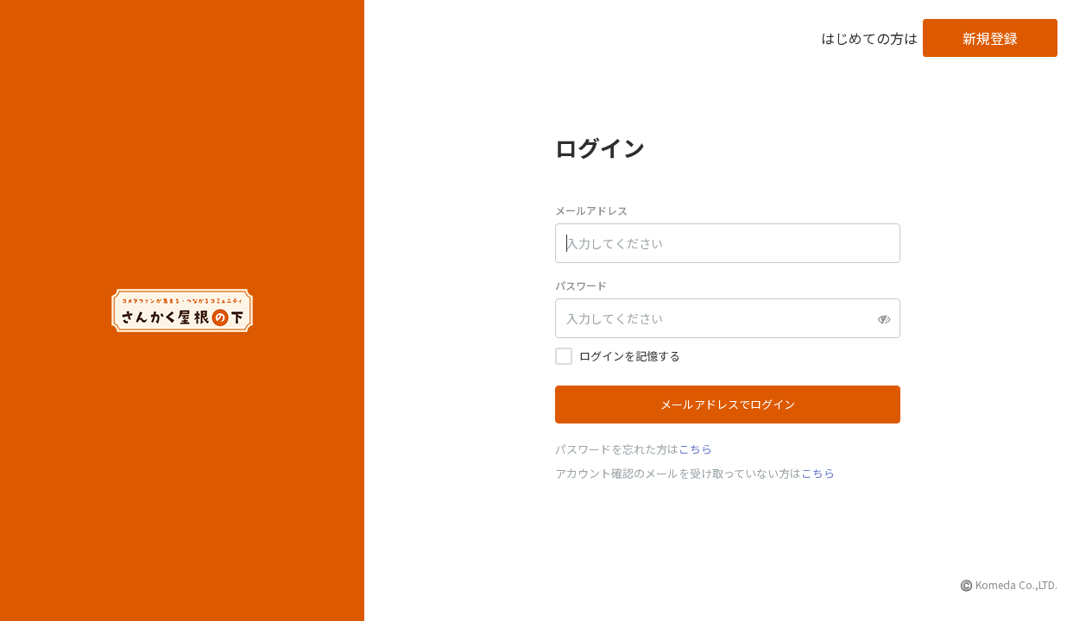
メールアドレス (591, 210)
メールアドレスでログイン (727, 404)
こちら (695, 449)
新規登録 (990, 38)
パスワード (581, 285)
